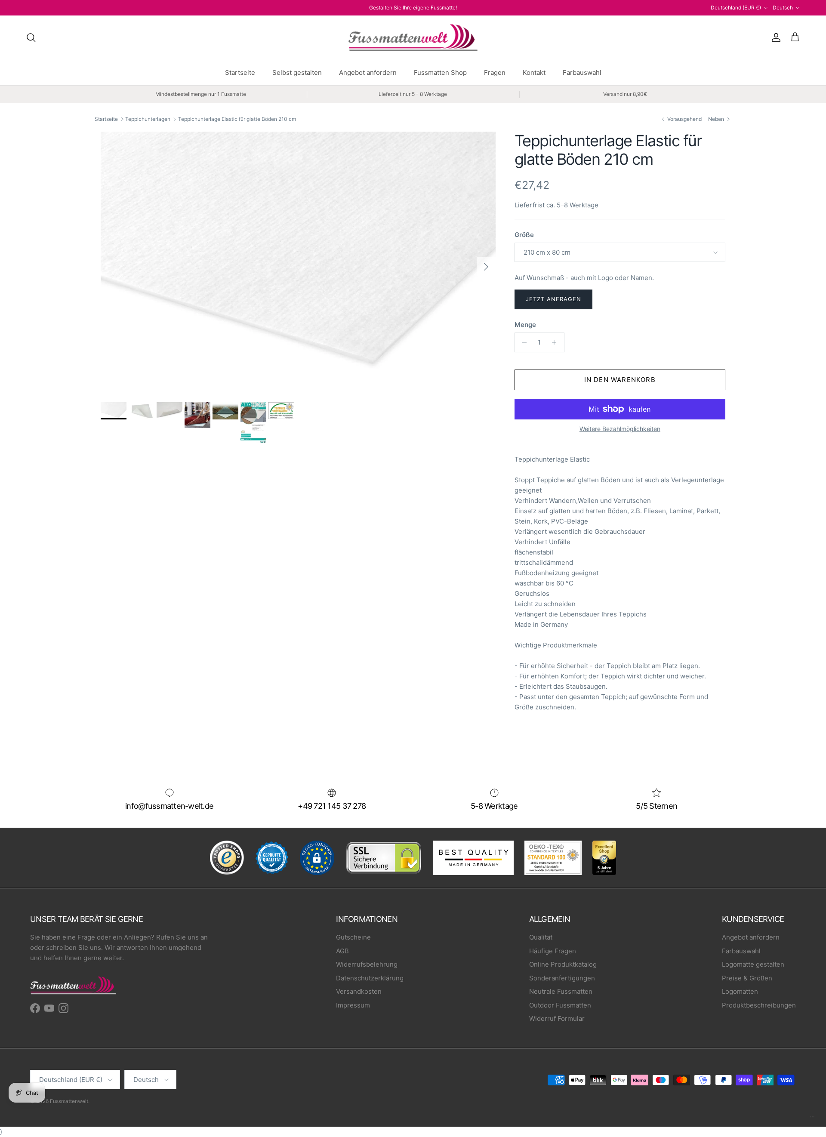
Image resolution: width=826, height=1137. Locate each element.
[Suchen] (31, 37)
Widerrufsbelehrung (367, 964)
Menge (525, 324)
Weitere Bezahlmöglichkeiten (619, 428)
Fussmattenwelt (69, 1101)
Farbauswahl (582, 72)
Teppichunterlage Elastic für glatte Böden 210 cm (237, 119)
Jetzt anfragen (554, 299)
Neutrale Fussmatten (560, 991)
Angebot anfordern (368, 72)
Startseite (240, 72)
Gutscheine (353, 937)
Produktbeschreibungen (759, 1005)
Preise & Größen (747, 978)
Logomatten (740, 991)
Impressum (353, 1005)
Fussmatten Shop (440, 72)
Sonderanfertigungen (562, 978)
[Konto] (774, 37)
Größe (524, 235)
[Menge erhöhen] (556, 342)
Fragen (494, 72)
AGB (342, 951)
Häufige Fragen (552, 951)
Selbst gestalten (297, 72)
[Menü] (812, 1119)
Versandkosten (359, 991)
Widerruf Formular (557, 1018)
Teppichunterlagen (147, 119)
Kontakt (534, 72)
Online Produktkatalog (563, 964)
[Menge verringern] (522, 342)
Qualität (540, 937)
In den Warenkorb (620, 380)
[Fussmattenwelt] (413, 37)
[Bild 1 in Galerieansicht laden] (298, 263)
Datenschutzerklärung (370, 978)
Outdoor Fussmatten (560, 1005)
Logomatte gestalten (753, 964)
